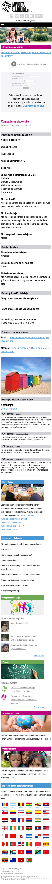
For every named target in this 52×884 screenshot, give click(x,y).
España (38, 815)
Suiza (21, 854)
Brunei (37, 807)
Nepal (21, 839)
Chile (4, 815)
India (37, 823)
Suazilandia (4, 854)
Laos (37, 831)
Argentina (12, 807)
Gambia (29, 823)
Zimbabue (29, 862)
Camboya (46, 807)
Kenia (29, 831)
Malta (4, 839)
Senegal (29, 847)
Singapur (37, 847)
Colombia (12, 815)
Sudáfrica (12, 854)
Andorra (5, 807)
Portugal (13, 847)
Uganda (5, 862)
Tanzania (37, 854)
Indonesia (46, 823)
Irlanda (13, 831)
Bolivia (29, 807)
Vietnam (21, 862)
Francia (21, 823)
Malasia (46, 831)
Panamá (37, 839)
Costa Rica (21, 815)
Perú (4, 847)
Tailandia (29, 854)
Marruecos (13, 839)
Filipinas (13, 823)
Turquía (46, 854)
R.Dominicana (21, 847)
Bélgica (21, 807)
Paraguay (46, 839)
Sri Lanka (46, 847)
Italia (21, 831)
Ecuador (29, 815)
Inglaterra (4, 831)
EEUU (46, 815)
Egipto (4, 823)
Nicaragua (29, 839)
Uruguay (13, 862)
